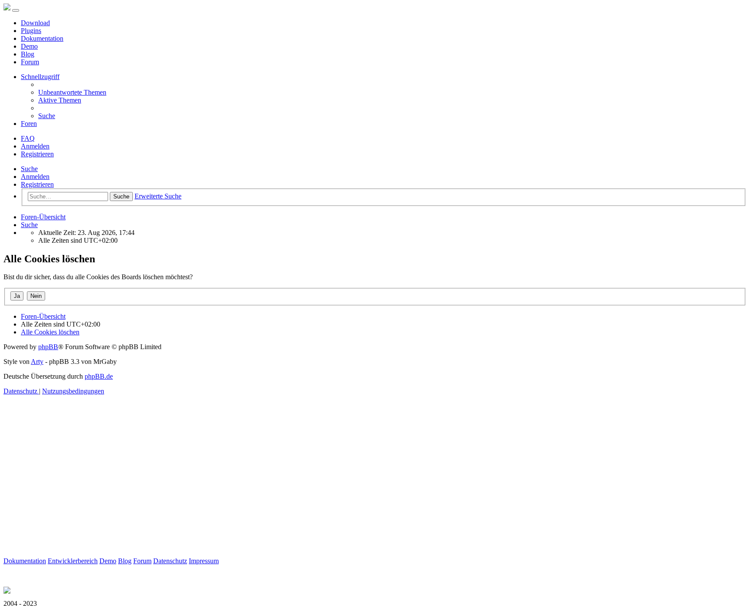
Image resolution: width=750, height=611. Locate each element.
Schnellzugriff (40, 76)
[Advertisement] (263, 496)
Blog (27, 54)
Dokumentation (42, 38)
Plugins (31, 30)
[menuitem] (72, 92)
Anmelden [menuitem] (35, 146)
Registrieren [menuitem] (37, 154)
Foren (29, 123)
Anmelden (35, 176)
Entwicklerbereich (73, 561)
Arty (37, 361)
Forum (30, 62)
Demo (29, 46)
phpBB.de (99, 376)
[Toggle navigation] (15, 10)
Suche (29, 168)
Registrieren (37, 184)
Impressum (204, 561)
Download (35, 22)
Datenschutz (170, 561)
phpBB (48, 346)
